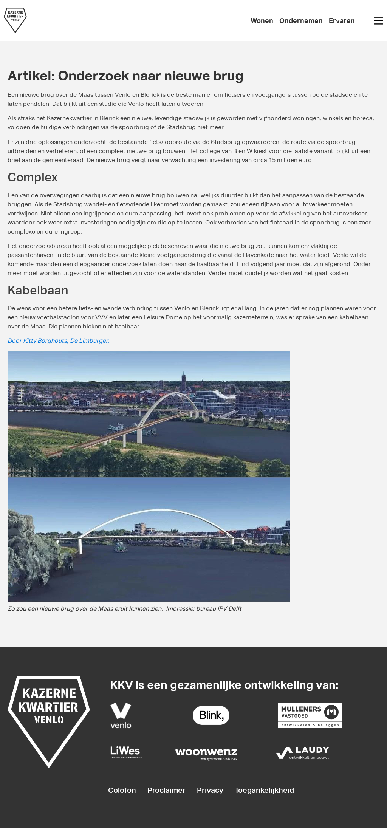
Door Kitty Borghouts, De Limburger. (58, 340)
